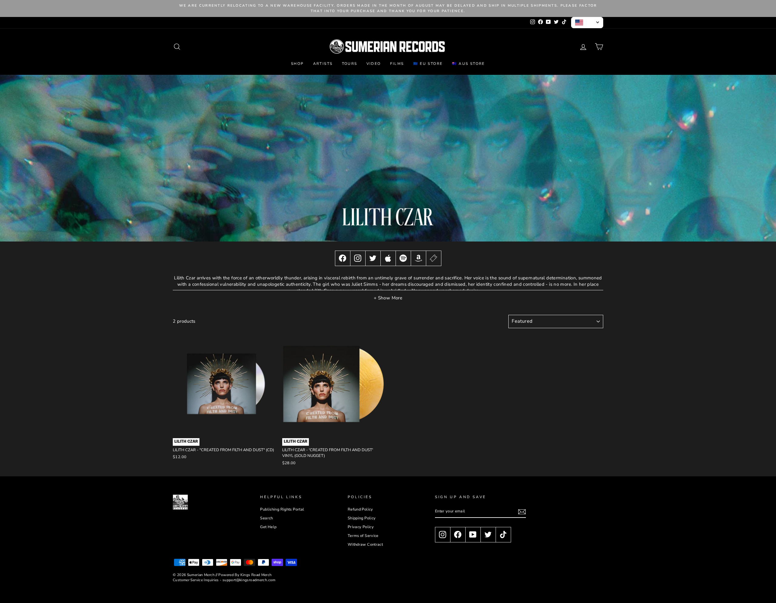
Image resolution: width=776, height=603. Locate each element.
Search (266, 518)
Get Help (268, 527)
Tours (349, 63)
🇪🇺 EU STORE (428, 63)
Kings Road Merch (256, 574)
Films (397, 63)
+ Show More (388, 298)
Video (373, 63)
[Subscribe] (522, 511)
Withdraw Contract (365, 544)
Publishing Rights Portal (282, 509)
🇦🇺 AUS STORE (468, 63)
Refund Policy (360, 509)
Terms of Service (363, 535)
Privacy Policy (361, 527)
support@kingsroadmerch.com (249, 580)
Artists (323, 63)
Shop (297, 63)
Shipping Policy (362, 518)
